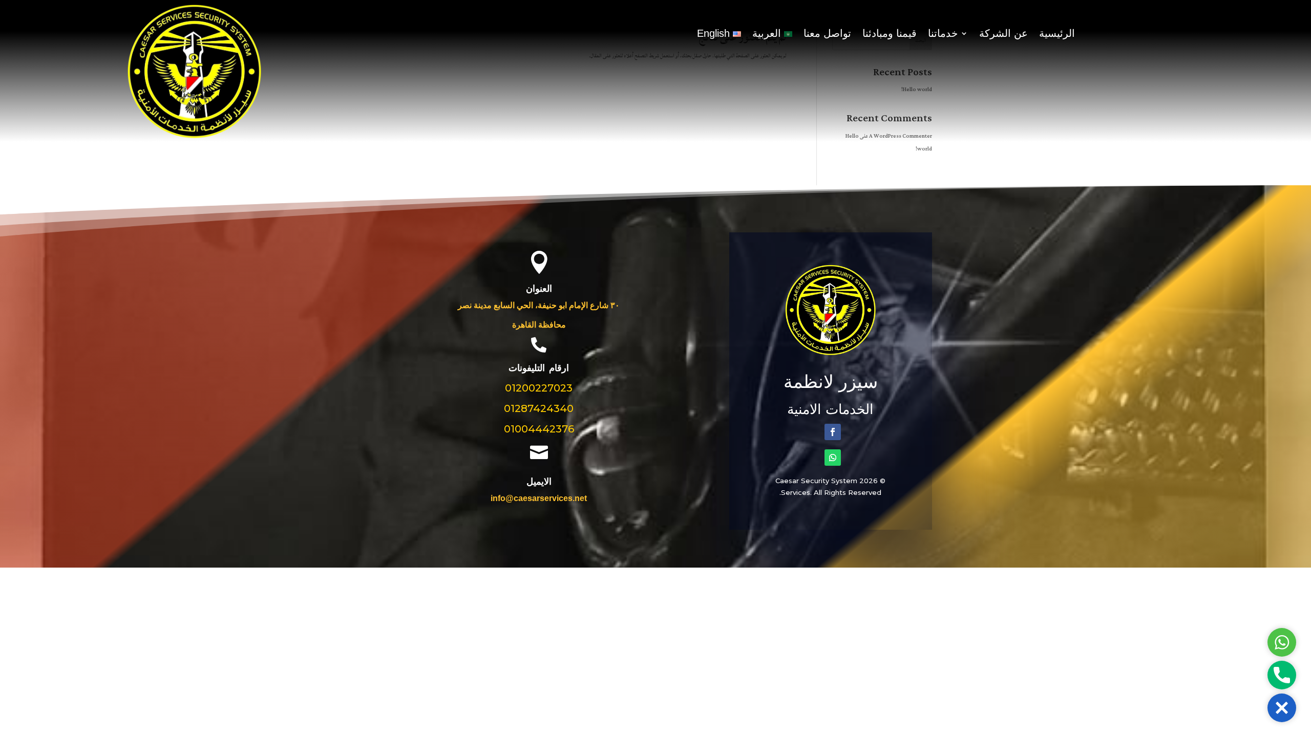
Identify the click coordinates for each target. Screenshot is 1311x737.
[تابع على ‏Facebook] (832, 432)
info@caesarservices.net (539, 498)
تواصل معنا (827, 34)
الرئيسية (1057, 34)
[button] (1281, 707)
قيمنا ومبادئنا (889, 34)
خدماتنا (943, 34)
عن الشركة (1003, 34)
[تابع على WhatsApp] (832, 457)
